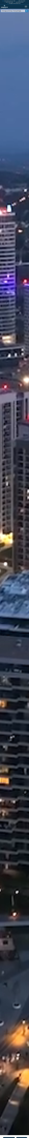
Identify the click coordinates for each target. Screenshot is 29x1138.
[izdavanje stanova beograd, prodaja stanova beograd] (14, 6)
